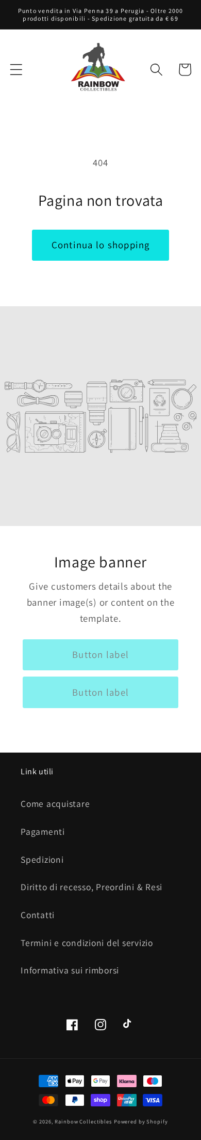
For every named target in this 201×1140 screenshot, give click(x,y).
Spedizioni (42, 859)
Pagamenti (43, 831)
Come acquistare (55, 803)
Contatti (38, 915)
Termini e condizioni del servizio (87, 943)
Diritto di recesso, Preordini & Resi (91, 887)
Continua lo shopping (101, 244)
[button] (16, 69)
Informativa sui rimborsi (70, 970)
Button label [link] (100, 654)
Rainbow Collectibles (83, 1121)
